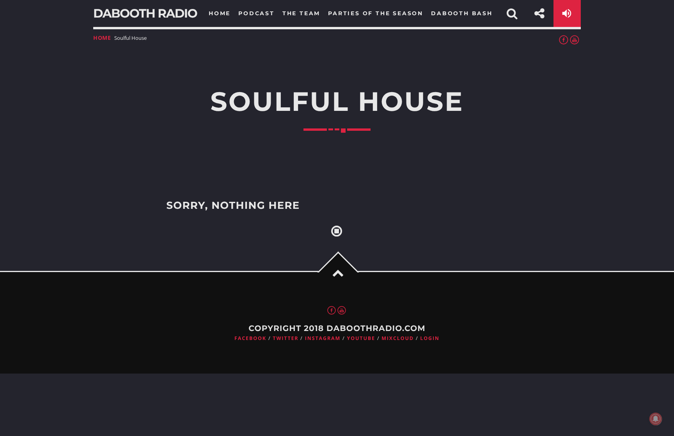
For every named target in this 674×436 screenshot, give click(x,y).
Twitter (285, 338)
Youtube (361, 338)
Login (430, 338)
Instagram (323, 338)
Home (102, 37)
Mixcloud (397, 338)
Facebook (250, 338)
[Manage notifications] (655, 419)
